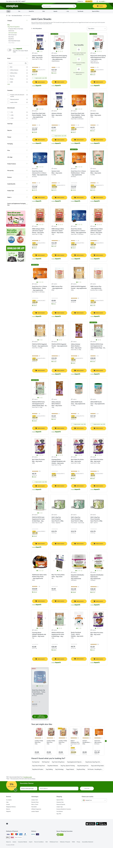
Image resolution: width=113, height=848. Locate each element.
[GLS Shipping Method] (37, 834)
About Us (8, 842)
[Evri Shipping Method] (33, 834)
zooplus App (59, 807)
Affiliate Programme (36, 809)
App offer (58, 813)
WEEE (73, 842)
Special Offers (95, 11)
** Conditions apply (27, 777)
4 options (36, 457)
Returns (8, 809)
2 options (36, 53)
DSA (47, 842)
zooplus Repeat (35, 811)
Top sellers (91, 28)
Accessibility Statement (87, 842)
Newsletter (34, 807)
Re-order (88, 1)
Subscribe (86, 788)
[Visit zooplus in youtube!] (7, 824)
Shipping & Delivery (11, 807)
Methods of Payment (65, 842)
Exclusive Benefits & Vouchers (63, 809)
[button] (101, 1)
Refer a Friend (34, 804)
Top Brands (80, 11)
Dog (8, 11)
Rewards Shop (34, 802)
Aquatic (55, 11)
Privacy (78, 842)
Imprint (30, 842)
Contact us (80, 1)
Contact (8, 804)
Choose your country (87, 796)
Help (7, 802)
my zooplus (9, 800)
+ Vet (67, 11)
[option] (17, 67)
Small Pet (31, 11)
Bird (44, 11)
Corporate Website (22, 842)
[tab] (38, 51)
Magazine (8, 811)
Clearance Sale (59, 802)
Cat (19, 11)
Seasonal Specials (60, 804)
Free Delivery (59, 811)
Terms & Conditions (39, 842)
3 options (94, 110)
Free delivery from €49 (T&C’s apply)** (15, 1)
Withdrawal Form (54, 842)
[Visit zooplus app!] (90, 825)
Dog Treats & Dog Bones (17, 15)
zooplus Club (34, 800)
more (8, 84)
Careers (14, 842)
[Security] (59, 835)
